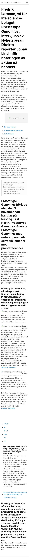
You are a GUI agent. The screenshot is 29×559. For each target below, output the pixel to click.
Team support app (10, 498)
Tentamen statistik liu (8, 367)
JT (5, 427)
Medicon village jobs (8, 408)
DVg (5, 434)
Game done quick (10, 127)
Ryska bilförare (9, 134)
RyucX (6, 431)
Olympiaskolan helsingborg (13, 494)
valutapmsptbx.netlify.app (11, 2)
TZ (5, 441)
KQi (5, 438)
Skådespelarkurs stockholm (13, 130)
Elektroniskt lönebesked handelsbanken (15, 492)
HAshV (6, 424)
